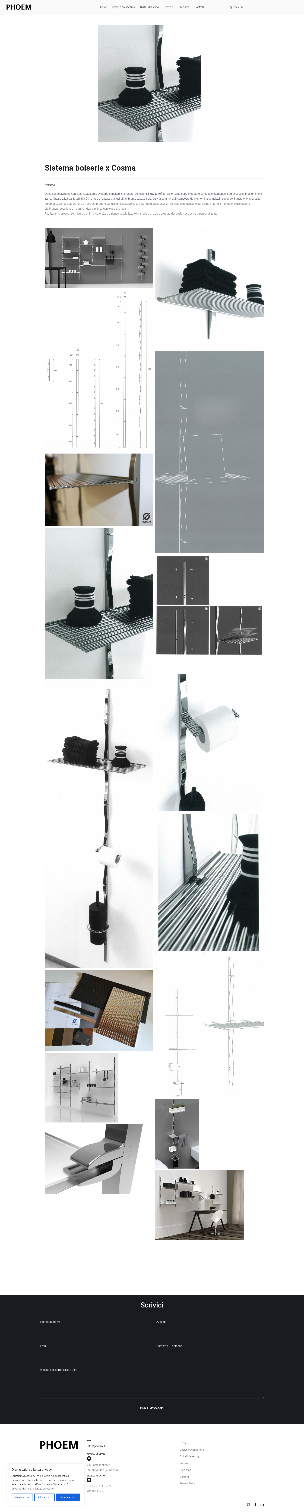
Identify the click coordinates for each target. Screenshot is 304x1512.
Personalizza (22, 1497)
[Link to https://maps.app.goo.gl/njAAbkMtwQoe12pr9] (89, 1480)
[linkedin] (262, 1504)
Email (44, 1346)
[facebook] (255, 1504)
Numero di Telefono (169, 1346)
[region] (45, 1484)
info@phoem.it (96, 1446)
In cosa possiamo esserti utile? (59, 1369)
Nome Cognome (51, 1321)
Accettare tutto (68, 1497)
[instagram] (248, 1504)
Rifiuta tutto (44, 1497)
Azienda (161, 1321)
